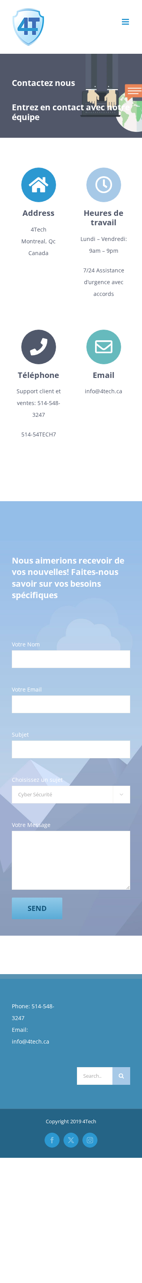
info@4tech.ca (30, 1041)
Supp (23, 391)
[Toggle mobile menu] (126, 22)
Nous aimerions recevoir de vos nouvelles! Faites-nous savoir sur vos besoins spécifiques (68, 577)
